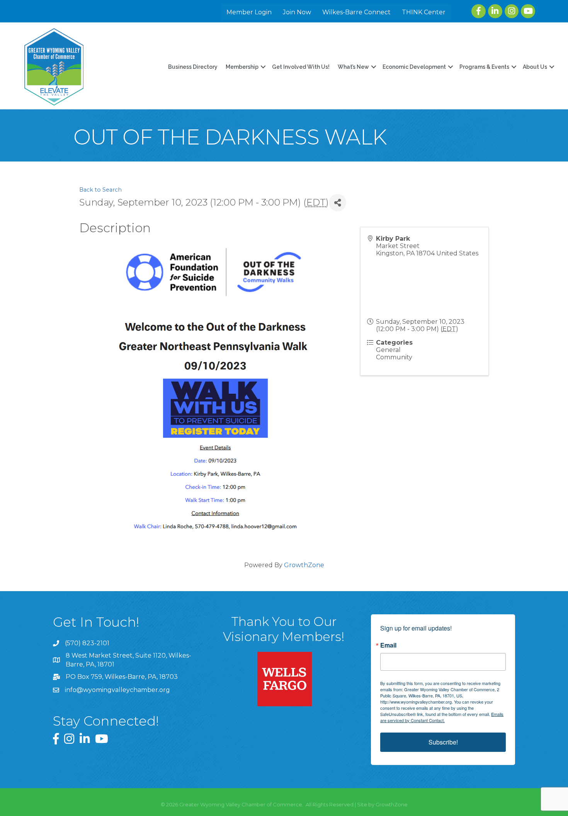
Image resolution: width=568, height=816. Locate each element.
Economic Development (414, 67)
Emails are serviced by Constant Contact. (441, 717)
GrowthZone (304, 565)
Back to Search (100, 189)
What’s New (353, 67)
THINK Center (424, 12)
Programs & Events (484, 67)
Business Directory (193, 67)
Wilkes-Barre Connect (356, 12)
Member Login (249, 12)
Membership (242, 67)
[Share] (337, 202)
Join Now (297, 12)
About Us (535, 67)
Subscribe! (443, 742)
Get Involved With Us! (301, 67)
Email (388, 645)
